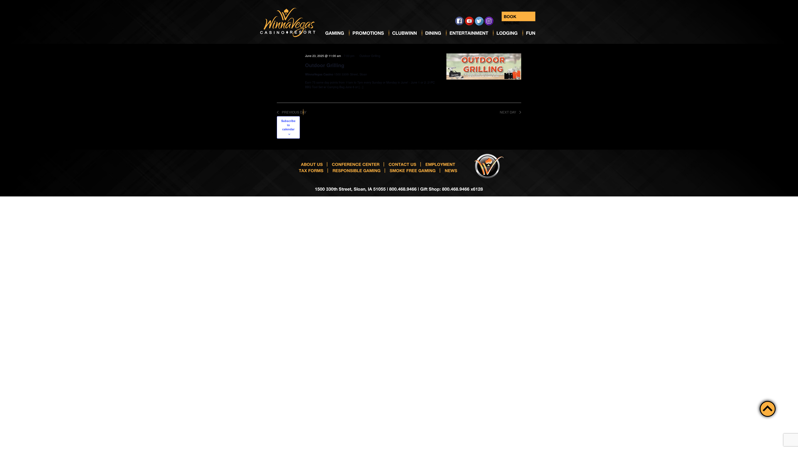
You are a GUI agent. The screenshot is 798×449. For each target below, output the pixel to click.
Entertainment (468, 33)
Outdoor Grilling (324, 65)
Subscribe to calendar (288, 125)
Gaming (334, 33)
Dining (433, 33)
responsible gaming (356, 170)
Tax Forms (311, 170)
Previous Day (294, 112)
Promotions (368, 33)
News (451, 170)
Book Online (512, 17)
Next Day (508, 112)
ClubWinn (404, 33)
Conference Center (355, 164)
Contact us (402, 164)
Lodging (507, 33)
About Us (312, 164)
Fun (530, 33)
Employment (440, 164)
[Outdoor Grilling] (483, 66)
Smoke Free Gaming (413, 170)
